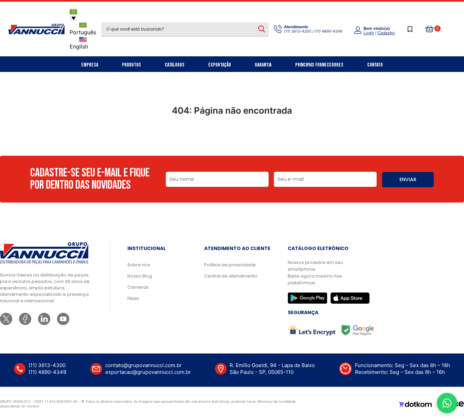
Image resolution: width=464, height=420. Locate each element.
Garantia (263, 65)
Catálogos (174, 65)
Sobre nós (138, 265)
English (79, 46)
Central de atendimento (230, 276)
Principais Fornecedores (319, 65)
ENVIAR (407, 179)
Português (83, 32)
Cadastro (386, 32)
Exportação (219, 65)
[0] (430, 29)
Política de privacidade (230, 265)
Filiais (133, 298)
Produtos (131, 65)
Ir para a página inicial (232, 140)
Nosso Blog (139, 276)
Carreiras (137, 287)
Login (368, 32)
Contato (375, 65)
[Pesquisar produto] (261, 29)
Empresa (89, 65)
